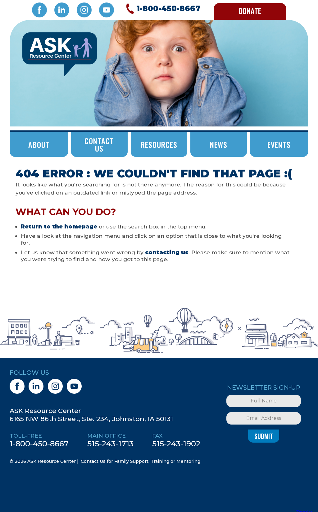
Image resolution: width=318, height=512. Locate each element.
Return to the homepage (59, 226)
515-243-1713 (110, 443)
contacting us (167, 252)
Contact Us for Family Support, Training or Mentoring (140, 461)
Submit (263, 436)
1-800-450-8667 (39, 443)
